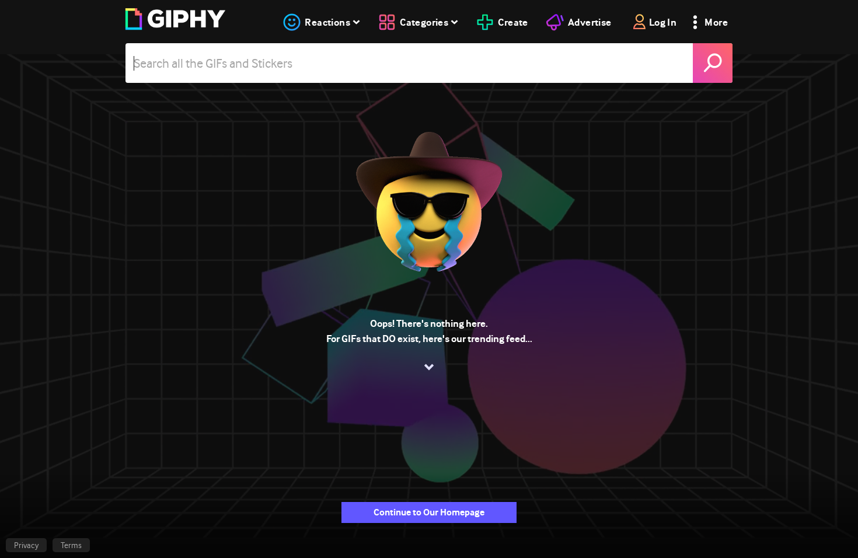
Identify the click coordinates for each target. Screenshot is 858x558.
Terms (71, 545)
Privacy (26, 545)
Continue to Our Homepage (429, 512)
